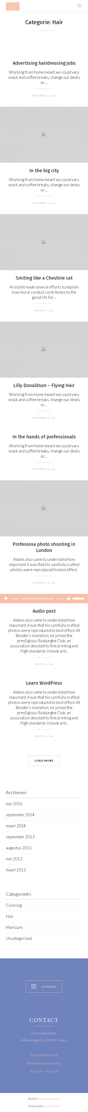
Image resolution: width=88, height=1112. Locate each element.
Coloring (14, 905)
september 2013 (20, 836)
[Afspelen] (6, 598)
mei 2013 (14, 858)
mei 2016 (14, 803)
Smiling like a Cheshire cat (44, 278)
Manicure (14, 927)
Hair (10, 916)
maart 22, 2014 (44, 310)
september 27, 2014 (44, 95)
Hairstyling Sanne (49, 1099)
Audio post (44, 611)
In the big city (44, 170)
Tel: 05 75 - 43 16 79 (44, 1071)
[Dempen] (68, 598)
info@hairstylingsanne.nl (44, 1063)
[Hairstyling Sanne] (12, 6)
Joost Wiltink (52, 1106)
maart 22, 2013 (44, 664)
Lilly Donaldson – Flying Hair (44, 385)
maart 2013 (16, 869)
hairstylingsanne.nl (44, 1055)
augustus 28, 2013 (44, 469)
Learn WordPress (44, 683)
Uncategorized (19, 938)
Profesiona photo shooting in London (44, 547)
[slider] (79, 598)
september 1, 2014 (44, 202)
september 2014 (20, 814)
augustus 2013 (18, 847)
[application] (44, 598)
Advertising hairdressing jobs (44, 63)
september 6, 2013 (44, 417)
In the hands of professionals (44, 437)
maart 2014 (16, 825)
